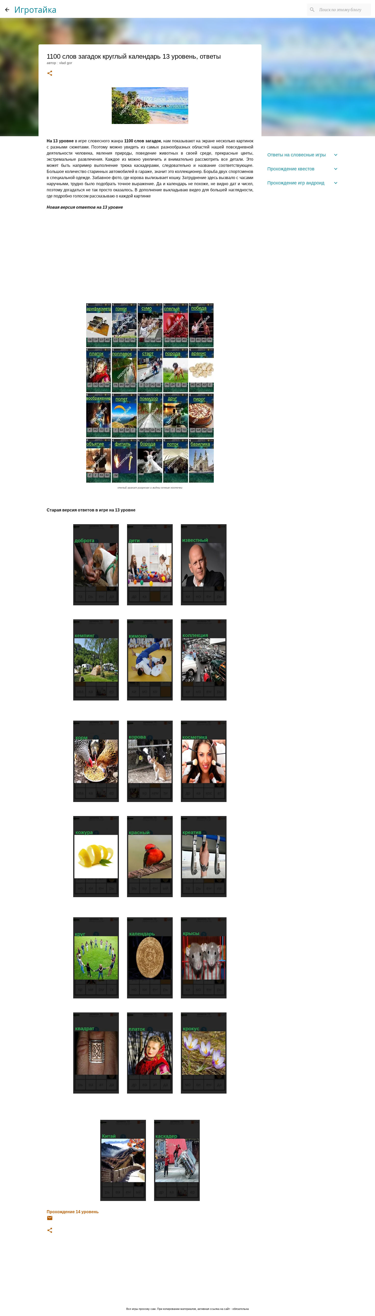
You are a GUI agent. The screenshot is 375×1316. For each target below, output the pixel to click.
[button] (50, 73)
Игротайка (35, 9)
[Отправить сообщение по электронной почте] (50, 1220)
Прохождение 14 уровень (73, 1212)
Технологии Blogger (190, 1298)
